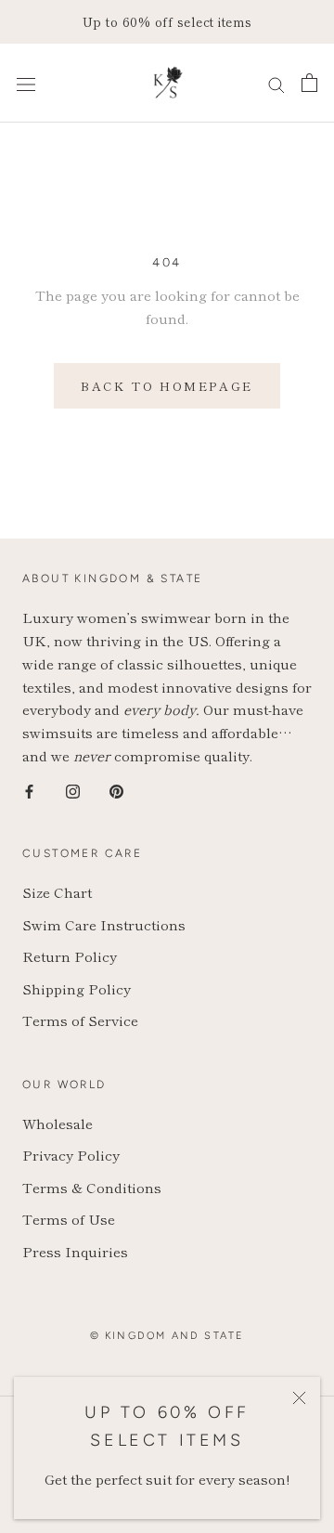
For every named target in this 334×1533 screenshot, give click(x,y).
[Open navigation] (26, 83)
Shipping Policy (76, 988)
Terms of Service (80, 1020)
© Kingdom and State (167, 1336)
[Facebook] (29, 789)
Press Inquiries (75, 1251)
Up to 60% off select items (167, 21)
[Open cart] (309, 82)
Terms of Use (68, 1218)
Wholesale (57, 1123)
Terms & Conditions (91, 1187)
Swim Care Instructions (104, 924)
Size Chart (57, 892)
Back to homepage (167, 386)
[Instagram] (73, 789)
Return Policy (69, 956)
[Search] (276, 83)
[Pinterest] (116, 789)
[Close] (299, 1398)
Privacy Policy (71, 1154)
